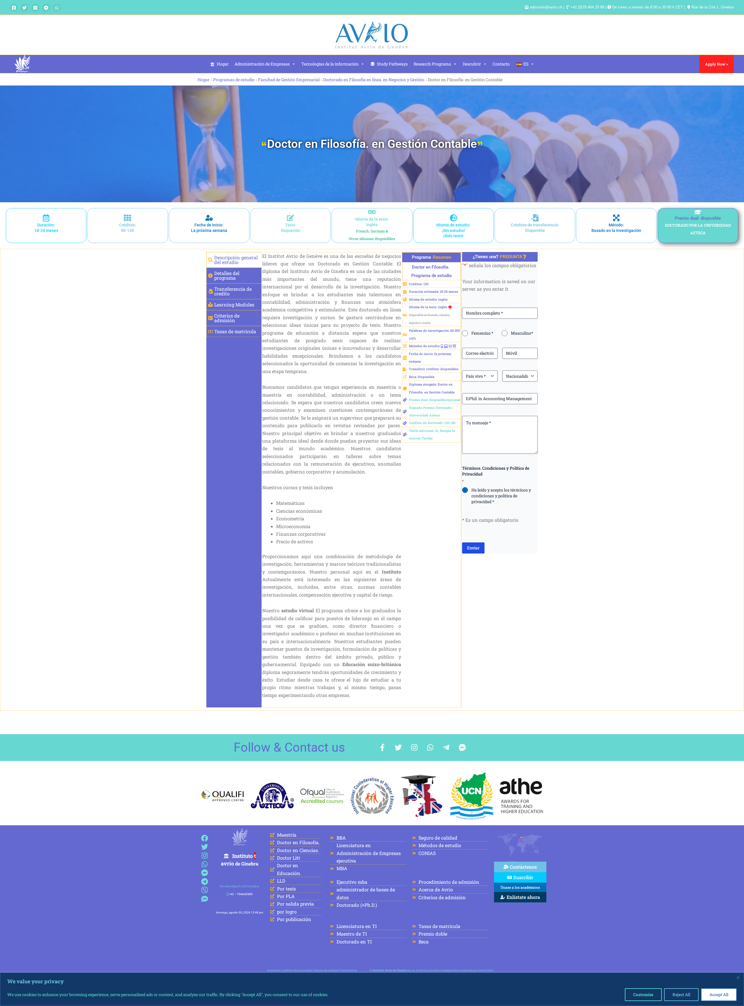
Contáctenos (348, 970)
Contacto (501, 64)
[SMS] (205, 899)
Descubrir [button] (472, 64)
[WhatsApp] (56, 7)
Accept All (718, 994)
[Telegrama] (46, 7)
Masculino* (522, 333)
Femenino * (482, 333)
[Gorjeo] (24, 7)
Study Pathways (392, 64)
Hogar (223, 64)
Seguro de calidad (326, 970)
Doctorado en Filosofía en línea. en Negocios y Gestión (373, 79)
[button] (716, 64)
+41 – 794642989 (241, 894)
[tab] (234, 260)
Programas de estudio (234, 79)
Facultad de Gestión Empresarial (289, 79)
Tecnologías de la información (330, 64)
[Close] (737, 977)
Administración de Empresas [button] (262, 64)
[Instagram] (35, 7)
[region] (372, 989)
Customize (643, 994)
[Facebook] (13, 7)
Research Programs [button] (432, 64)
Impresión (274, 970)
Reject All (681, 994)
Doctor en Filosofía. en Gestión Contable (372, 144)
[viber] (205, 890)
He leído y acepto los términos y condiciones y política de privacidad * (501, 495)
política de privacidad (297, 970)
